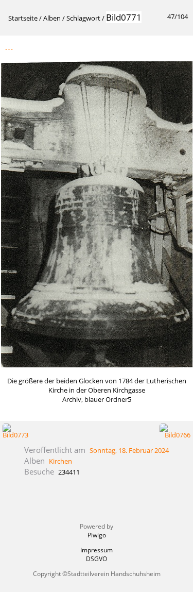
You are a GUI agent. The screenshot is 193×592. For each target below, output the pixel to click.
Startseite (23, 18)
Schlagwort (83, 18)
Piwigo (96, 535)
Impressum (96, 550)
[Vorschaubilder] (136, 47)
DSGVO (96, 558)
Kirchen (60, 461)
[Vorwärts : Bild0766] (179, 47)
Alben (52, 18)
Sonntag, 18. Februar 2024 (129, 450)
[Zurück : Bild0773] (157, 47)
